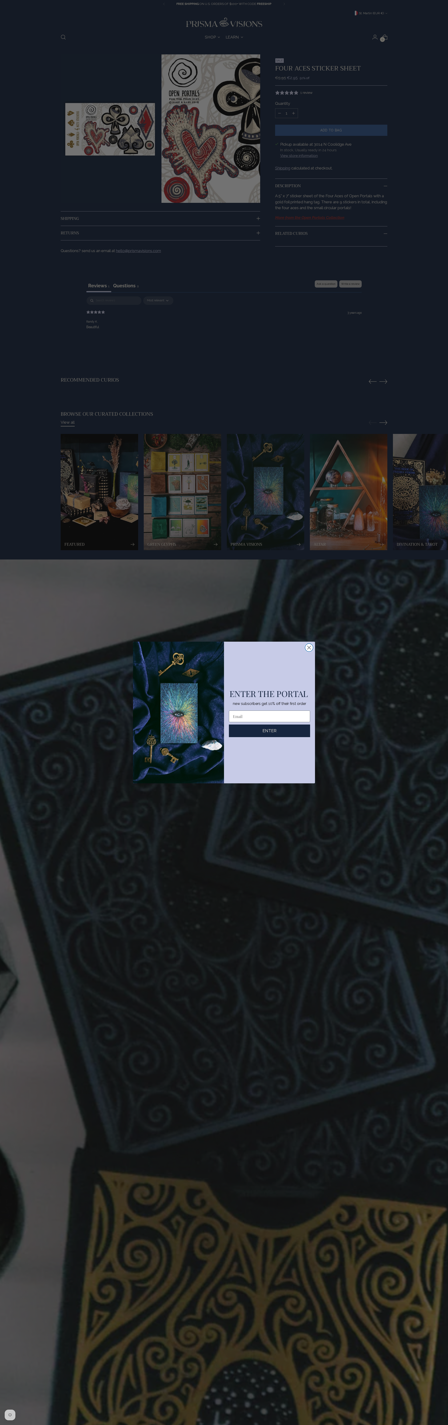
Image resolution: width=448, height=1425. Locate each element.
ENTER (269, 730)
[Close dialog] (309, 648)
